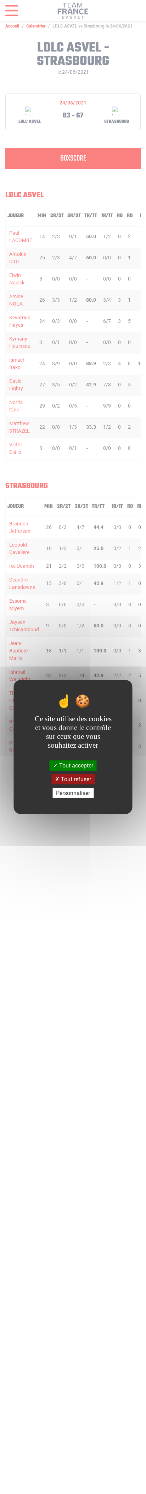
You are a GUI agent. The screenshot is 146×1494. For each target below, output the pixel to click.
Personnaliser (73, 793)
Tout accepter (75, 765)
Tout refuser (75, 779)
